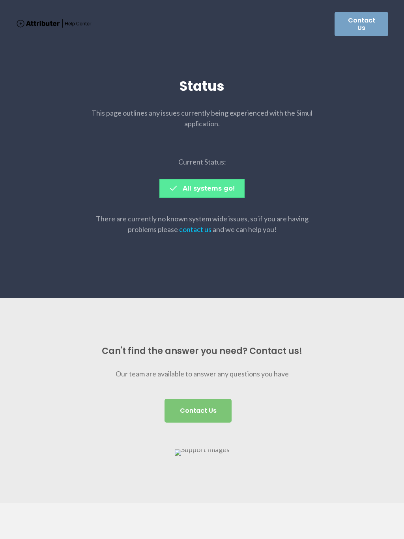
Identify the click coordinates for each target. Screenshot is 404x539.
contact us (195, 229)
